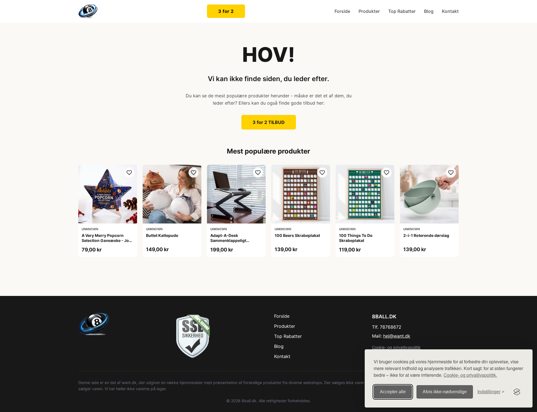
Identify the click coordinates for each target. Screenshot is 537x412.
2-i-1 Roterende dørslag (426, 235)
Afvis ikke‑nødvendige (445, 391)
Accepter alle (393, 391)
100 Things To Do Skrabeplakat (356, 238)
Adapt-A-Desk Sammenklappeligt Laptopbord (228, 240)
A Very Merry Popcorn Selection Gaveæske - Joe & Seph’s (106, 240)
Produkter (369, 11)
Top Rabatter (402, 11)
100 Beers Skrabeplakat (297, 235)
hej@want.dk (396, 336)
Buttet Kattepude (162, 235)
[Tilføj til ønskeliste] (129, 173)
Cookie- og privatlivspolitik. (470, 375)
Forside (342, 11)
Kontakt (450, 11)
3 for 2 (226, 11)
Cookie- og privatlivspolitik (396, 347)
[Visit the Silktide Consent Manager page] (517, 392)
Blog (429, 11)
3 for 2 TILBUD (269, 122)
